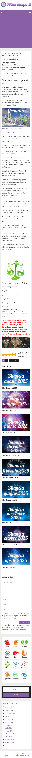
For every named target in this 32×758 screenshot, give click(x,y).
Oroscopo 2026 (8, 707)
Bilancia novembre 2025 (10, 522)
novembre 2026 (10, 740)
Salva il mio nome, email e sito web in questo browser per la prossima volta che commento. (16, 615)
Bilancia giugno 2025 (9, 500)
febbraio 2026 (10, 713)
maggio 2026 (9, 722)
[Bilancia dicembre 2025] (16, 444)
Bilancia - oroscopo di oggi (11, 128)
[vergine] (24, 658)
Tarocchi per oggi (8, 132)
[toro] (16, 647)
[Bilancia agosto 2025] (16, 377)
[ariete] (7, 647)
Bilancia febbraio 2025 (10, 478)
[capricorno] (7, 679)
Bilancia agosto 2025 (9, 388)
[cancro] (7, 658)
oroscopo (10, 754)
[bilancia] (7, 668)
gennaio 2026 (9, 711)
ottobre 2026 (9, 737)
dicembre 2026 (10, 743)
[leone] (16, 658)
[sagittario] (24, 668)
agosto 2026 (9, 731)
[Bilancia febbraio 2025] (16, 467)
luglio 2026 (9, 728)
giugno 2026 (9, 725)
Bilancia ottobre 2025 (9, 545)
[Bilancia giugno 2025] (16, 489)
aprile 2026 (9, 719)
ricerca (16, 694)
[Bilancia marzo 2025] (16, 422)
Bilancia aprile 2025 (9, 567)
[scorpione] (16, 668)
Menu (3, 12)
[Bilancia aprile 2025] (16, 556)
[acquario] (16, 679)
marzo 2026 (9, 716)
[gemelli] (24, 647)
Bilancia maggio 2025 (9, 410)
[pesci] (24, 679)
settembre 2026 (10, 734)
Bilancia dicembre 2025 (10, 455)
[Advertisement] (16, 31)
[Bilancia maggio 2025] (16, 399)
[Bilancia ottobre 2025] (16, 534)
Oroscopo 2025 (7, 755)
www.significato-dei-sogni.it (21, 755)
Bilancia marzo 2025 (9, 433)
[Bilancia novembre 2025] (16, 512)
